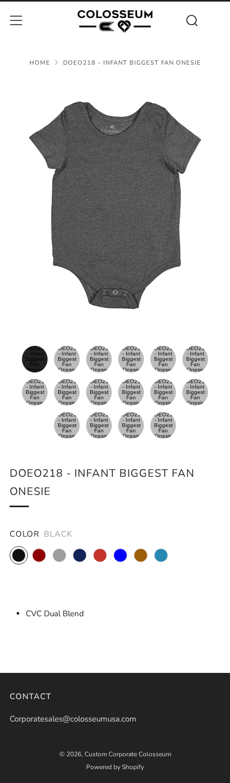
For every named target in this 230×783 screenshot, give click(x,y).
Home (39, 63)
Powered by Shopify (115, 767)
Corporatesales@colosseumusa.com (73, 719)
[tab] (35, 359)
